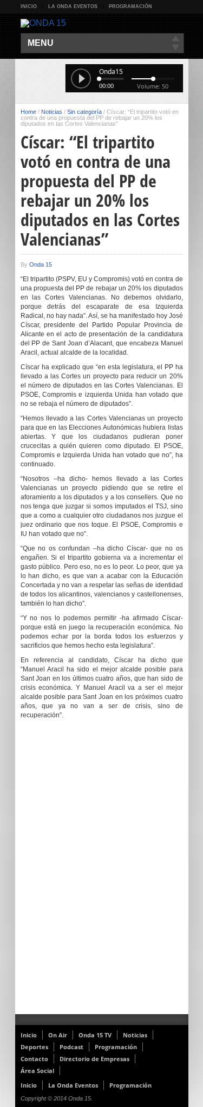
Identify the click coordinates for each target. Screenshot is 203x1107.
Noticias (51, 111)
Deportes (34, 1047)
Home (28, 111)
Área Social (37, 1071)
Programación (130, 6)
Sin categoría (84, 111)
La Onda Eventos (72, 6)
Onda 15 (40, 264)
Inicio (29, 6)
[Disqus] (102, 874)
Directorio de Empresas (94, 1059)
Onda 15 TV (95, 1035)
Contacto (34, 1059)
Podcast (71, 1047)
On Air (57, 1035)
